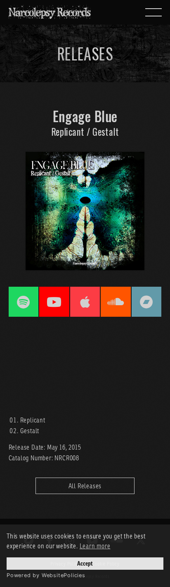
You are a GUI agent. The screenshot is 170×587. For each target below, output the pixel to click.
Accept (85, 563)
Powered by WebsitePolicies (46, 575)
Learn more (95, 546)
